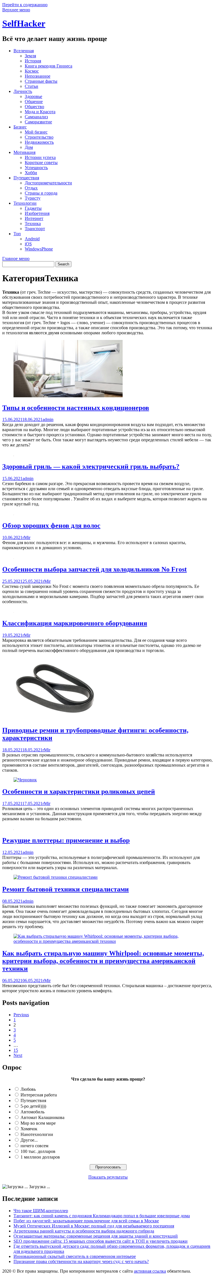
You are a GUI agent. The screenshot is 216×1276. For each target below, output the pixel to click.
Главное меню (16, 258)
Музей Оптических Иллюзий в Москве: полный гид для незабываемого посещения (94, 1225)
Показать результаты (108, 1177)
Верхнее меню (16, 9)
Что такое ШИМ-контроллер (41, 1210)
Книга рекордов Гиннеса (48, 66)
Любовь (28, 1089)
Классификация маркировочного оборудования (74, 623)
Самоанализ (36, 116)
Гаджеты (33, 208)
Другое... (29, 1140)
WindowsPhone (39, 249)
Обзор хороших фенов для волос (51, 525)
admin (47, 419)
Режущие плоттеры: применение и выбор (66, 840)
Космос (32, 71)
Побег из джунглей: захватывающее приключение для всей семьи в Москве (86, 1220)
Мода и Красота (40, 111)
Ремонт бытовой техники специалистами (65, 889)
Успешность (36, 167)
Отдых (31, 188)
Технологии (25, 203)
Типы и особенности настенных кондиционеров (75, 407)
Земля (30, 55)
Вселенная (24, 50)
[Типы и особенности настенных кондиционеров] (68, 395)
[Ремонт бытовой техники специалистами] (56, 877)
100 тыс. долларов (38, 1151)
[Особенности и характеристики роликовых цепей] (25, 779)
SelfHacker (23, 23)
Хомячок (29, 1128)
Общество (34, 106)
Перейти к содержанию (25, 4)
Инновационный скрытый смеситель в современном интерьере (75, 1256)
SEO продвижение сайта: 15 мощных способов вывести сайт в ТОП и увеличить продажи (101, 1241)
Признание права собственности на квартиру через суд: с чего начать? (81, 1261)
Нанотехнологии (37, 1134)
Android (32, 238)
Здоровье (33, 96)
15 (16, 1050)
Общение (34, 101)
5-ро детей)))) (33, 1106)
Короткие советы (41, 162)
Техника (33, 223)
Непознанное (37, 76)
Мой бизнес (36, 132)
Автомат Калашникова (42, 1117)
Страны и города (41, 193)
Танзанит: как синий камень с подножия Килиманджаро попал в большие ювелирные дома (102, 1215)
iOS (28, 243)
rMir (26, 537)
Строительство (39, 137)
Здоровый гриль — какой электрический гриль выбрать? (90, 466)
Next (18, 1055)
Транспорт (35, 228)
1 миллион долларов (40, 1157)
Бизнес (20, 127)
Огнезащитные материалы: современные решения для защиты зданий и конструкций (96, 1236)
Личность (23, 91)
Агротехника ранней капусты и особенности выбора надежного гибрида (84, 1231)
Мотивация (24, 152)
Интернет (34, 218)
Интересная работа (39, 1094)
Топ (17, 233)
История (33, 60)
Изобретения (37, 213)
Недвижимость (39, 142)
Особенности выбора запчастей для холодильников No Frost (94, 569)
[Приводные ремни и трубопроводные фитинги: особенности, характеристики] (55, 718)
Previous (21, 1014)
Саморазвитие (38, 121)
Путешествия (26, 177)
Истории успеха (40, 157)
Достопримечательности (48, 182)
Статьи (31, 86)
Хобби (31, 172)
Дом (29, 147)
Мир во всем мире (38, 1123)
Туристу (32, 198)
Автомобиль (32, 1111)
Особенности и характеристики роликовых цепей (78, 791)
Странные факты (41, 81)
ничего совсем (34, 1145)
